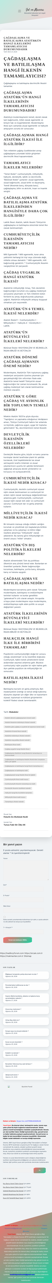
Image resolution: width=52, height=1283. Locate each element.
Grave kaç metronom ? (13, 1009)
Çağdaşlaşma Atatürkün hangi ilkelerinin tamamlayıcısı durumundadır (23, 754)
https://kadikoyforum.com (12, 953)
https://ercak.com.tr (33, 953)
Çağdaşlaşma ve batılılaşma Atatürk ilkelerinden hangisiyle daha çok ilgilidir (25, 760)
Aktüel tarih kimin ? (12, 1075)
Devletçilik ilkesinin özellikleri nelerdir (18, 788)
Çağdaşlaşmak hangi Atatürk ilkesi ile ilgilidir (20, 775)
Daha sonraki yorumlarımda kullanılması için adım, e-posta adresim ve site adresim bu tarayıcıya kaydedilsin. (25, 921)
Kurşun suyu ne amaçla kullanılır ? (17, 1031)
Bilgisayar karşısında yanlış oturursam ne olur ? (21, 974)
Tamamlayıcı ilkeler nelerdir (14, 802)
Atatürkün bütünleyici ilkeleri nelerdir (17, 736)
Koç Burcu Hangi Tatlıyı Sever (13, 1183)
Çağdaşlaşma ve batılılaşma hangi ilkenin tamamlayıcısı (24, 766)
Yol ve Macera (35, 9)
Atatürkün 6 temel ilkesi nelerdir (15, 731)
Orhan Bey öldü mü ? (12, 1020)
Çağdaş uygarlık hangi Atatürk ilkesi (17, 749)
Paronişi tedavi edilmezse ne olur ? (17, 985)
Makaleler (14, 712)
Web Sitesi (6, 906)
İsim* (5, 885)
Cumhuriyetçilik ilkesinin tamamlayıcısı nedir (20, 784)
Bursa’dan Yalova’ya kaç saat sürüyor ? (18, 1064)
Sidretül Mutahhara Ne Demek (13, 1191)
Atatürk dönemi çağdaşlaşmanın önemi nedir (20, 718)
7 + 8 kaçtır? (8, 927)
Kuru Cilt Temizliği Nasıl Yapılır (13, 1198)
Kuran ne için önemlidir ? (13, 1042)
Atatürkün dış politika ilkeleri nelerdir (17, 740)
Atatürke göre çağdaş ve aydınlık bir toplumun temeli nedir (24, 727)
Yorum (5, 858)
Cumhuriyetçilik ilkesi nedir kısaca (16, 779)
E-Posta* (6, 895)
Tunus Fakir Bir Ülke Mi (14, 825)
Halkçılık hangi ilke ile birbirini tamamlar (18, 793)
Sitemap (27, 956)
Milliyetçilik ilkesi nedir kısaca (15, 797)
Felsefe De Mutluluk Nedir (16, 817)
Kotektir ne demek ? (12, 1053)
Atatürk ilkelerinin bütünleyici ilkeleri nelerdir (20, 722)
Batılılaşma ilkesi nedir (12, 744)
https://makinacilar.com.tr (11, 956)
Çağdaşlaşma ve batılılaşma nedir (16, 770)
